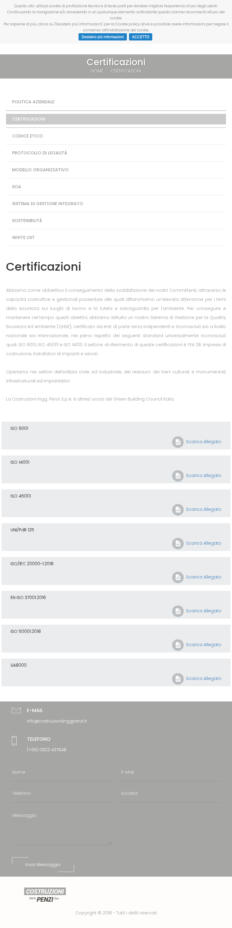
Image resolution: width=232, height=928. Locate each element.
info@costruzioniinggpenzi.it (57, 721)
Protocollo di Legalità (39, 153)
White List (23, 237)
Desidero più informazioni (103, 37)
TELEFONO (38, 739)
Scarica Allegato (203, 442)
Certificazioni (28, 119)
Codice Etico (27, 136)
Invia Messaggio (43, 865)
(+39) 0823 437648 (46, 750)
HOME (97, 71)
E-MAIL (35, 710)
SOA (16, 187)
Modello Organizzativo (40, 170)
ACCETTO (140, 37)
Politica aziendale (33, 102)
